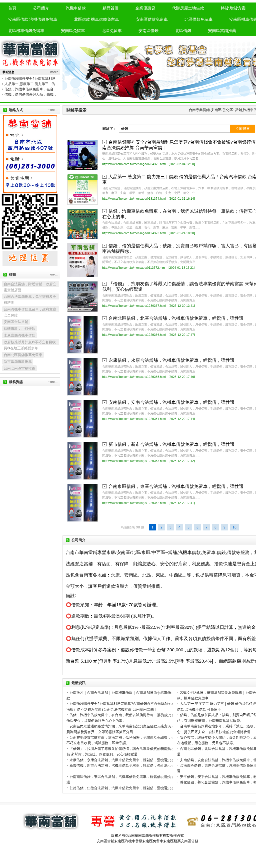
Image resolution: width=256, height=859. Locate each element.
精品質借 (110, 8)
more (54, 72)
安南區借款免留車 (152, 19)
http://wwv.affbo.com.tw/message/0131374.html (134, 198)
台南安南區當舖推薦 (19, 368)
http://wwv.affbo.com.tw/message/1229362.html (134, 503)
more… (53, 110)
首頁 (12, 8)
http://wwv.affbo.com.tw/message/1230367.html (134, 306)
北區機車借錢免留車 (26, 31)
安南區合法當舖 (16, 322)
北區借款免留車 (198, 19)
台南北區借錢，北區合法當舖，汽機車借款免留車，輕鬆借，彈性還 (176, 318)
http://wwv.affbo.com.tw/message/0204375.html (134, 164)
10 (234, 527)
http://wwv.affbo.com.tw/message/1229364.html (134, 419)
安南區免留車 (73, 31)
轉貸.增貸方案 (233, 8)
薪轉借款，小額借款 (19, 329)
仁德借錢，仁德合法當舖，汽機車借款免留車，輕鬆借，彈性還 (119, 788)
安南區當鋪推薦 (222, 31)
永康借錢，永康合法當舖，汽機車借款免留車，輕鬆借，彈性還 (171, 360)
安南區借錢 (148, 31)
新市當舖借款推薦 (18, 362)
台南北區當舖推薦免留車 (23, 355)
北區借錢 (183, 31)
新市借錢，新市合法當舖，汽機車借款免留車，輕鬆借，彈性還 (171, 444)
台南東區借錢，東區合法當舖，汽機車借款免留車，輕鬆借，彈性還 (176, 486)
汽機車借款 (76, 8)
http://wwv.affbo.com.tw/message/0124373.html (134, 233)
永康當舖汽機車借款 (19, 335)
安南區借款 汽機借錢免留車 (32, 19)
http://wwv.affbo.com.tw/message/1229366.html (134, 335)
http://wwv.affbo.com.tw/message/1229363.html (134, 461)
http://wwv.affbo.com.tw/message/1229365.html (134, 377)
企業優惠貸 (145, 8)
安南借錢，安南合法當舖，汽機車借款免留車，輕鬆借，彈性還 (171, 402)
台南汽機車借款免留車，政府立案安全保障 (30, 309)
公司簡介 (41, 8)
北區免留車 (112, 31)
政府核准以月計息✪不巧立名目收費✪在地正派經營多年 (30, 342)
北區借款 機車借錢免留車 (96, 19)
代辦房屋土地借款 (188, 8)
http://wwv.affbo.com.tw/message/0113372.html (134, 267)
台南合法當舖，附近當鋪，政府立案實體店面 (30, 284)
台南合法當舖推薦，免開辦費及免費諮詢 (30, 297)
